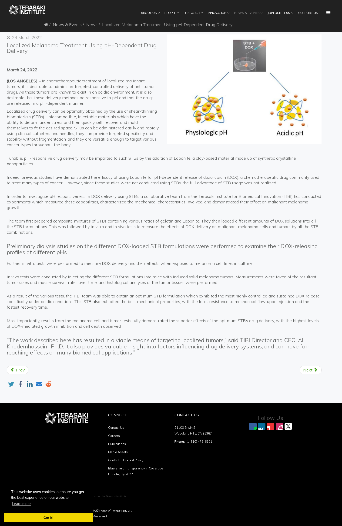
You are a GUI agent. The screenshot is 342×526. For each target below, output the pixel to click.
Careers (114, 436)
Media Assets (118, 452)
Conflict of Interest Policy (125, 460)
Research (192, 13)
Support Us (308, 13)
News (91, 24)
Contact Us (116, 427)
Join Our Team (279, 13)
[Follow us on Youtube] (270, 426)
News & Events (247, 13)
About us (149, 13)
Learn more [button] (21, 504)
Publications (117, 444)
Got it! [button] (49, 517)
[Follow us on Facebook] (253, 426)
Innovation (217, 13)
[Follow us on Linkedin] (261, 426)
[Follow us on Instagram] (279, 426)
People (170, 13)
